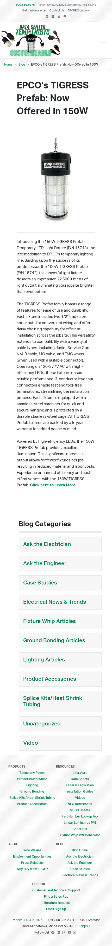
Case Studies (40, 582)
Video (30, 743)
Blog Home (80, 850)
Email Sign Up (56, 909)
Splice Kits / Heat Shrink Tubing (32, 797)
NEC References (80, 804)
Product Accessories (49, 679)
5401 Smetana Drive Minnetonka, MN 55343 (68, 5)
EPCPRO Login (77, 10)
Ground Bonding (32, 791)
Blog (21, 64)
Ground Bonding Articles (54, 640)
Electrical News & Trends (54, 602)
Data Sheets (80, 779)
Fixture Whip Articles (49, 621)
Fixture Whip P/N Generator (80, 835)
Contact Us (56, 10)
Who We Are (32, 850)
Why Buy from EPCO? (32, 869)
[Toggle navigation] (103, 40)
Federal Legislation (80, 785)
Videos (80, 797)
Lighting (32, 785)
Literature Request (56, 902)
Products (17, 766)
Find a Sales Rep (56, 896)
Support (39, 884)
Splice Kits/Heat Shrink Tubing (52, 701)
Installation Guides (79, 791)
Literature (80, 772)
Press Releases (32, 862)
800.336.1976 (25, 5)
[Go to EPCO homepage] (32, 53)
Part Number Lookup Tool (79, 816)
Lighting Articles (44, 659)
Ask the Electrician (47, 544)
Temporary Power (32, 772)
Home (8, 64)
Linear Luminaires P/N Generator (80, 826)
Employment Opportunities (32, 856)
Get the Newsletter (34, 10)
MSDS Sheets (80, 810)
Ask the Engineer (44, 563)
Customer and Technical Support (56, 890)
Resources (65, 766)
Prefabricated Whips (32, 779)
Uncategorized (42, 723)
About (13, 844)
